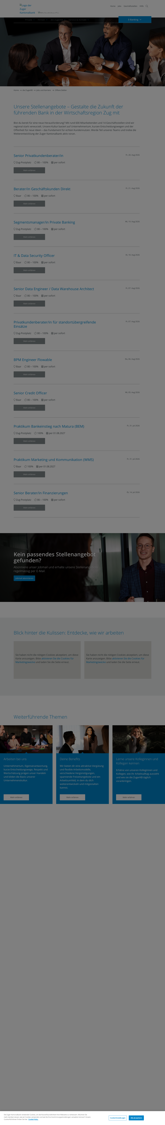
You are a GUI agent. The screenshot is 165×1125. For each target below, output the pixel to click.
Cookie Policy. (33, 1119)
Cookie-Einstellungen (118, 1118)
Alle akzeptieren (136, 1118)
